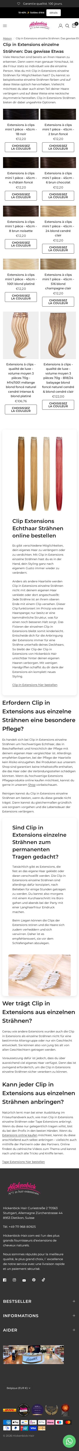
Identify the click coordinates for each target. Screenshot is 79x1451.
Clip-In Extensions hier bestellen (34, 685)
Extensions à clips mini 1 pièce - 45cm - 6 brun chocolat (58, 177)
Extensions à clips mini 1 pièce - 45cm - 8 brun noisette (21, 226)
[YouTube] (26, 1280)
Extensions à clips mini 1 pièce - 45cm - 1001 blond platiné (21, 279)
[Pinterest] (36, 1279)
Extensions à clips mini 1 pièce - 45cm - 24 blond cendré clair (58, 228)
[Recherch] (67, 25)
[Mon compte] (60, 25)
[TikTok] (46, 1279)
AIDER (10, 1330)
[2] (58, 114)
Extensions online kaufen (19, 1135)
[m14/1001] (21, 335)
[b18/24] (58, 335)
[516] (58, 264)
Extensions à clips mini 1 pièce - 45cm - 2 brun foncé (58, 129)
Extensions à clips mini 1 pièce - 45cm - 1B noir (21, 129)
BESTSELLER (17, 1301)
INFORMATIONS (21, 1315)
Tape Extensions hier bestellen (23, 1162)
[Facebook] (7, 1279)
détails (54, 12)
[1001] (21, 264)
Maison (7, 38)
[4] (21, 162)
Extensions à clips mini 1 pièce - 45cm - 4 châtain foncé (21, 177)
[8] (21, 211)
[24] (58, 211)
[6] (58, 162)
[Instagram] (17, 1279)
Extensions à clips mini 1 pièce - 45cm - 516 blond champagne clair (58, 281)
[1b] (21, 114)
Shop (31, 785)
